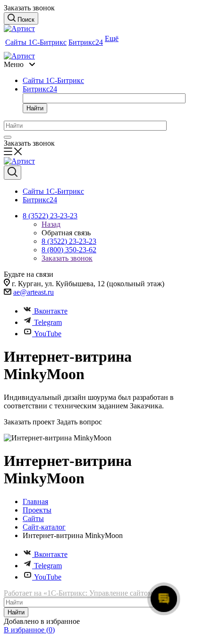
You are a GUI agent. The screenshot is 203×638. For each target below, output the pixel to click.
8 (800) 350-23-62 (69, 250)
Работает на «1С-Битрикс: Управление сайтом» (80, 593)
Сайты (33, 518)
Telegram (48, 322)
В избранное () (29, 630)
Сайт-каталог (44, 527)
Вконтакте (51, 311)
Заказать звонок (67, 258)
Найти (34, 108)
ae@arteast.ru (33, 292)
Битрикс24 (85, 42)
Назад (51, 224)
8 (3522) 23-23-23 (69, 241)
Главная (35, 501)
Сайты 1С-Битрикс (36, 42)
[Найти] (7, 137)
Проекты (37, 510)
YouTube (47, 334)
